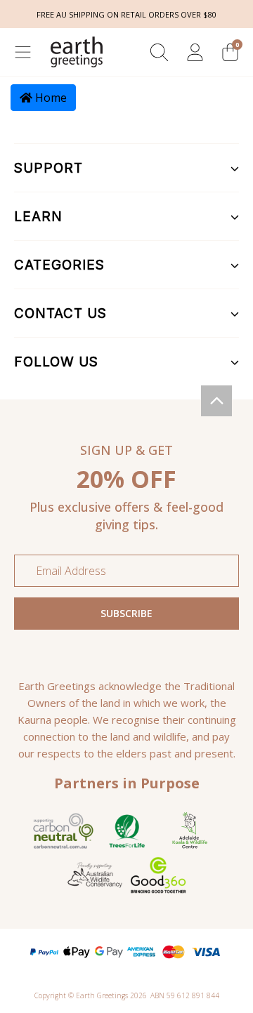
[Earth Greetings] (77, 52)
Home (49, 97)
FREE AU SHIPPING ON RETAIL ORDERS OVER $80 (126, 14)
